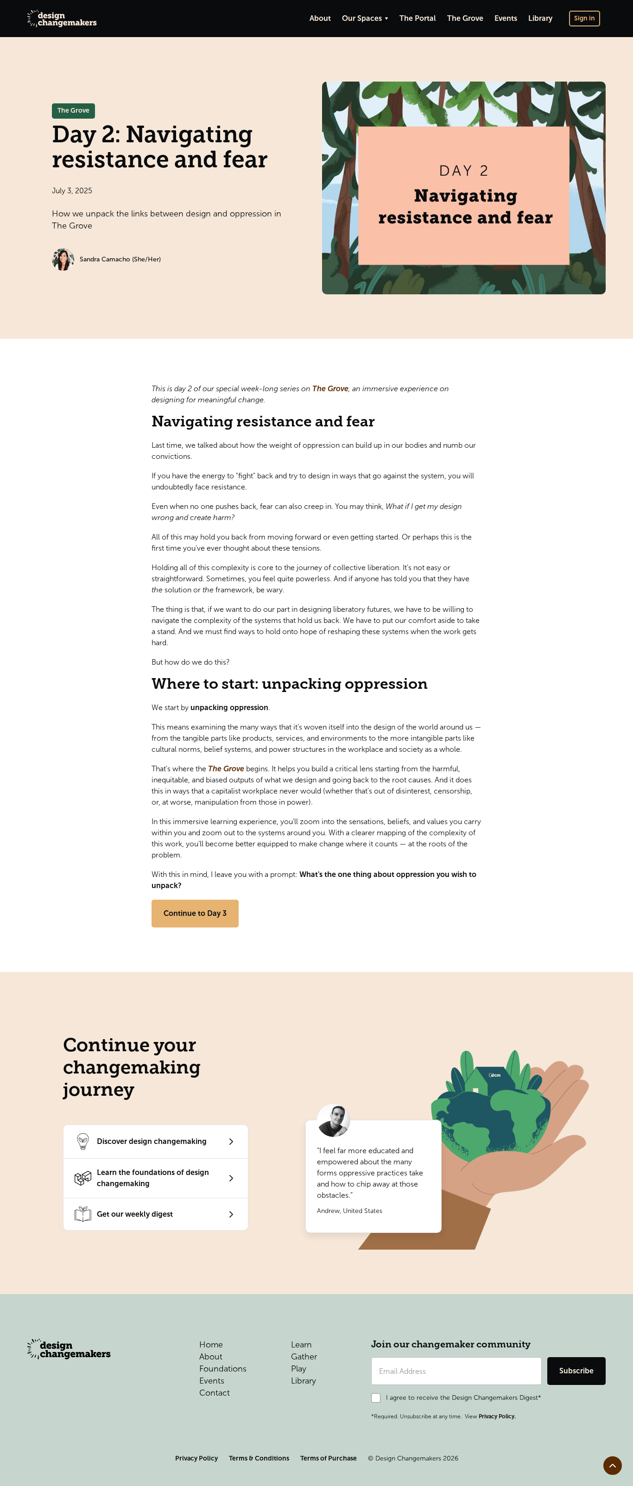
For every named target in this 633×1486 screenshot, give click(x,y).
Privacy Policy (196, 1458)
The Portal (417, 18)
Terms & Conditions (259, 1458)
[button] (365, 18)
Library (540, 18)
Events (505, 18)
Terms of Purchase (328, 1458)
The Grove (465, 18)
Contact (214, 1393)
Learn (301, 1345)
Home (211, 1345)
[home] (62, 18)
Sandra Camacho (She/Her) (120, 259)
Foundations (223, 1369)
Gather (304, 1357)
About (320, 18)
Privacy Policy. (497, 1416)
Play (298, 1369)
